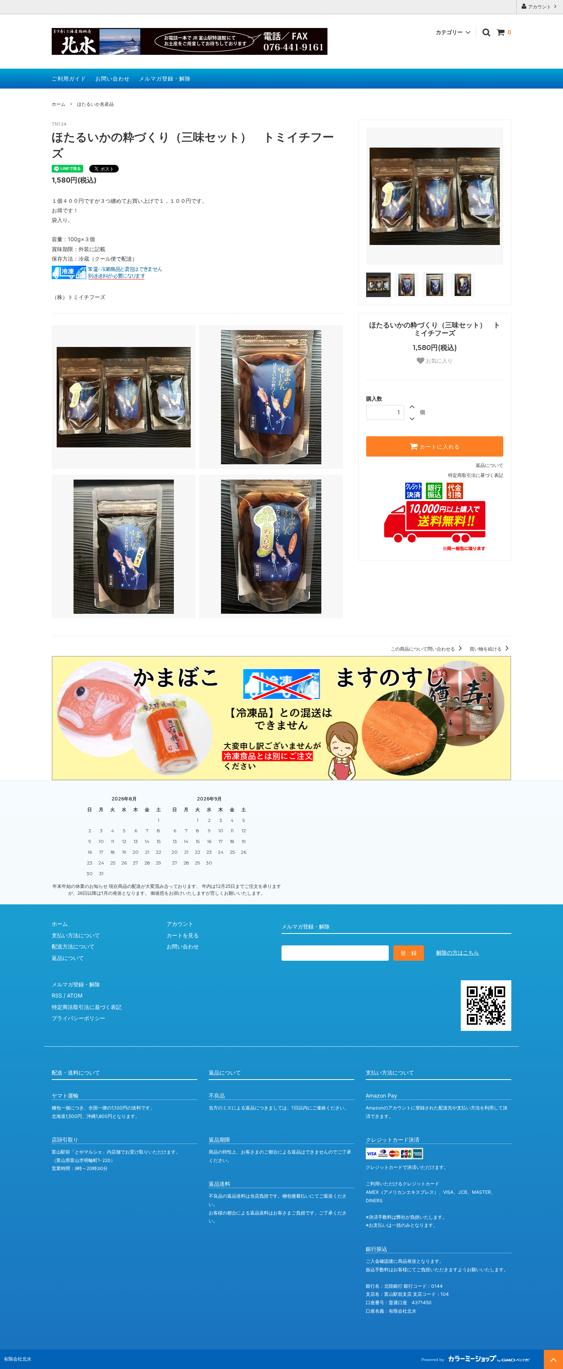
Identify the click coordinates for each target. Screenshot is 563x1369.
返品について (489, 465)
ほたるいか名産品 (95, 104)
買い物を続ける (486, 649)
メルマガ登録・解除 (165, 78)
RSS (57, 995)
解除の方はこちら (457, 952)
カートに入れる (439, 446)
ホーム (58, 104)
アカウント (539, 7)
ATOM (74, 995)
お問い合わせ (112, 78)
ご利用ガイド (69, 78)
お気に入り (438, 361)
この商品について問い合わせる (423, 649)
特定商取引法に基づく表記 (475, 475)
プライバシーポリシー (78, 1018)
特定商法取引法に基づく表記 (86, 1007)
